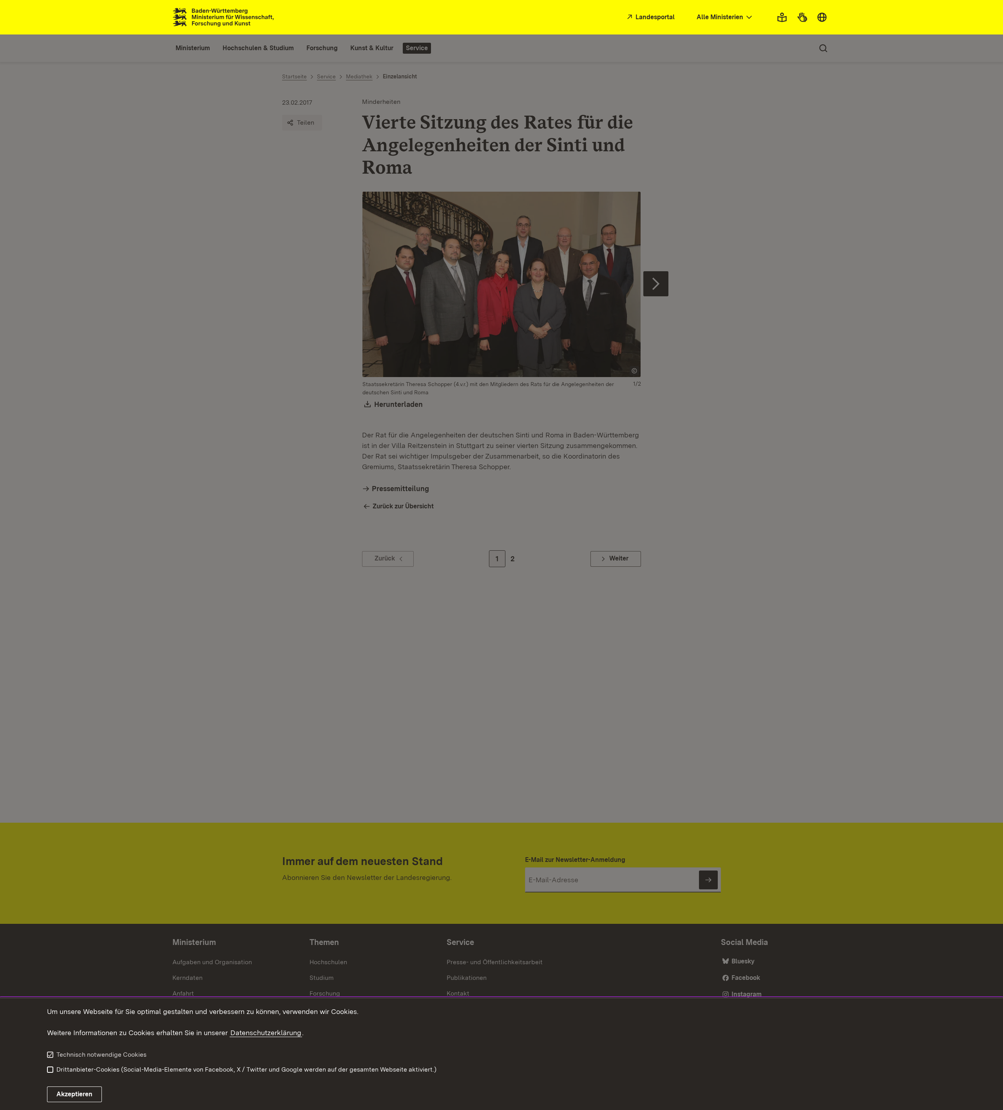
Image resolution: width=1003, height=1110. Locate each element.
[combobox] (725, 17)
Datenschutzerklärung (265, 1032)
